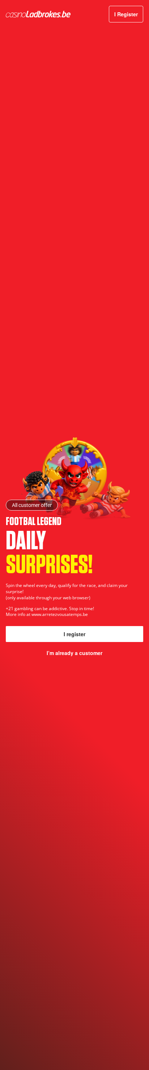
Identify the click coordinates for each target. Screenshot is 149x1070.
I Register (126, 14)
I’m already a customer (74, 652)
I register (74, 634)
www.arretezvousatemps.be (59, 614)
